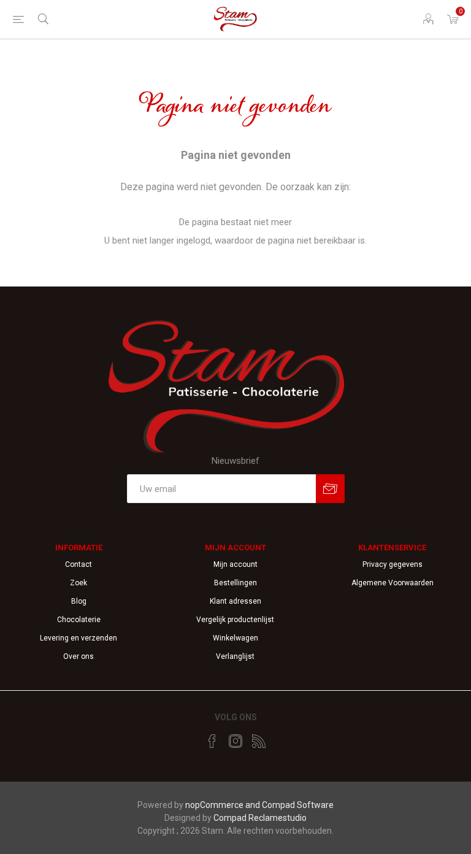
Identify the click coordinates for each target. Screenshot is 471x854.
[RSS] (259, 741)
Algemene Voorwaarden (392, 583)
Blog (78, 601)
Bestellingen (235, 583)
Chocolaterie (79, 619)
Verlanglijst (235, 656)
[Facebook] (212, 741)
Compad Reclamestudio (260, 818)
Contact (78, 564)
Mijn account (235, 564)
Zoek (78, 583)
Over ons (78, 656)
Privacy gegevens (392, 564)
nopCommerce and (223, 805)
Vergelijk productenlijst (235, 619)
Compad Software (298, 805)
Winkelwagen (235, 638)
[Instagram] (235, 741)
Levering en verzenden (78, 638)
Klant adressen (235, 601)
